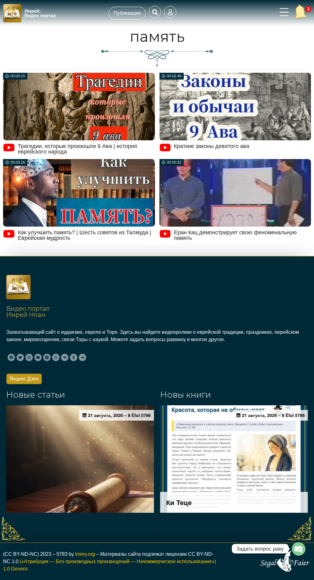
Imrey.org (85, 554)
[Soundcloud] (82, 357)
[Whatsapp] (55, 357)
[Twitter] (20, 357)
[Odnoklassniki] (73, 357)
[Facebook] (11, 357)
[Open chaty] (298, 548)
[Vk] (64, 357)
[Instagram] (29, 357)
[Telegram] (47, 357)
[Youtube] (38, 357)
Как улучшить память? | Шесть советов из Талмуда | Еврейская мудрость (84, 235)
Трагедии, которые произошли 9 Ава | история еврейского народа (77, 149)
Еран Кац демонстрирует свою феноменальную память (235, 235)
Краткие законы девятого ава (211, 146)
